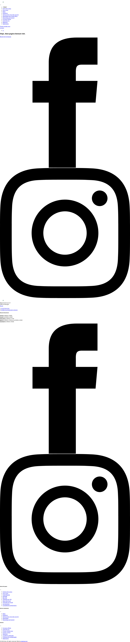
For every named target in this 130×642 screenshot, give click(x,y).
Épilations (5, 13)
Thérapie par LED (7, 599)
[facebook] (65, 167)
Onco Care (5, 10)
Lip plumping (6, 604)
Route (1, 306)
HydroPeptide (6, 595)
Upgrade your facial (8, 602)
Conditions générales (8, 635)
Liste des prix (6, 21)
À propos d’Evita (7, 19)
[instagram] (65, 297)
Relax (4, 11)
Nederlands (6, 24)
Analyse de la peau (7, 592)
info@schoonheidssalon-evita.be (9, 310)
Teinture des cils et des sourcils (11, 15)
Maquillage (5, 618)
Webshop (5, 22)
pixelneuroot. (24, 641)
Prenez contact (6, 632)
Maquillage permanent (8, 18)
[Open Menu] (0, 589)
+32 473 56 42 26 (5, 308)
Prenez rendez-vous (8, 631)
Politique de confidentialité (9, 637)
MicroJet (5, 598)
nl (3, 30)
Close (5, 7)
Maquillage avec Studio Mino (10, 16)
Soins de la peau (7, 8)
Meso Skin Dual (7, 601)
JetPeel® (5, 596)
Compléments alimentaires (10, 605)
